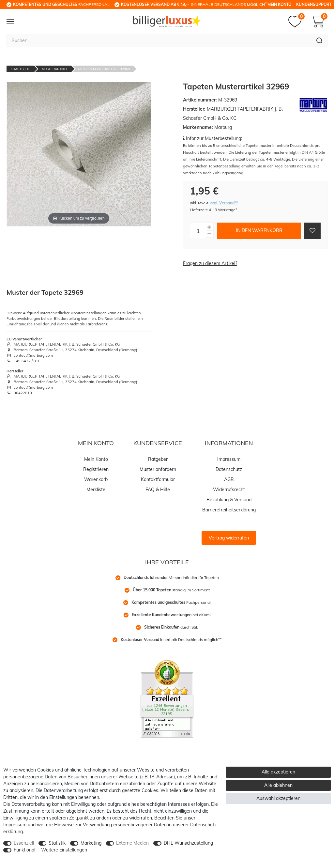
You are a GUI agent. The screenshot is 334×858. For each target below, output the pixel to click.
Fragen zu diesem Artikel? (210, 263)
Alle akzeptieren (278, 772)
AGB (229, 479)
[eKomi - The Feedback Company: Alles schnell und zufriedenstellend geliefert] (167, 698)
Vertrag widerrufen (229, 538)
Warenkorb (96, 479)
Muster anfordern (158, 469)
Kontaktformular (158, 479)
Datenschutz (229, 469)
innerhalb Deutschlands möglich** (171, 639)
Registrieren (96, 469)
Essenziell (24, 843)
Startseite (20, 69)
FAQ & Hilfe (157, 489)
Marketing (91, 843)
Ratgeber (158, 459)
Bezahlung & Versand (228, 500)
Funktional (24, 850)
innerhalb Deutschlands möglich (194, 4)
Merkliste (95, 489)
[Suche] (319, 40)
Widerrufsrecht (229, 489)
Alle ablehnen (278, 785)
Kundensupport (313, 4)
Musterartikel (55, 69)
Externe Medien (132, 843)
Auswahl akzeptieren (278, 798)
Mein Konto (279, 4)
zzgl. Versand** (224, 202)
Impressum (228, 459)
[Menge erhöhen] (209, 227)
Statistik (57, 843)
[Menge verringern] (209, 234)
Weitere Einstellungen (64, 850)
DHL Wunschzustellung (188, 843)
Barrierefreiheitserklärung (229, 510)
